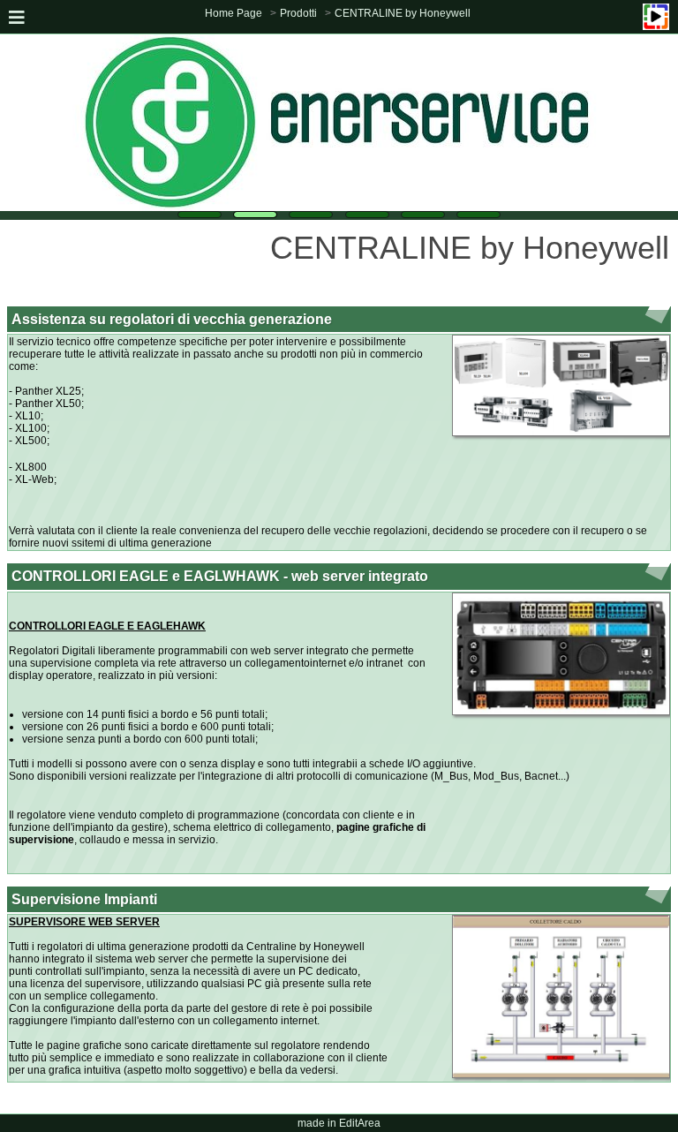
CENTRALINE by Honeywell (403, 13)
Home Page (233, 13)
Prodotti (298, 13)
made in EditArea (339, 1123)
